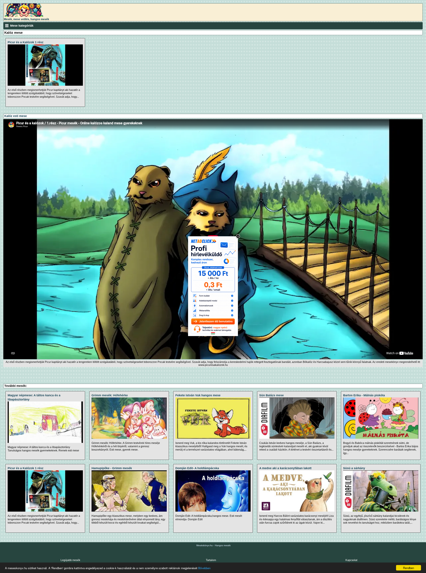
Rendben (408, 568)
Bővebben (204, 568)
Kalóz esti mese (15, 116)
